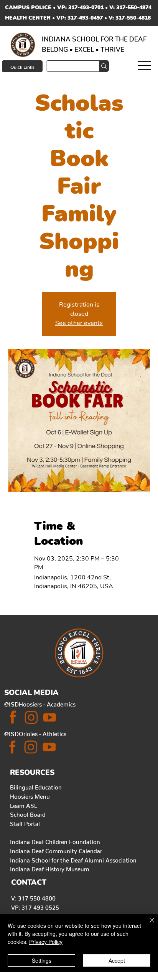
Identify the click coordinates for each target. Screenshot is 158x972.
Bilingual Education (36, 786)
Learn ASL (23, 804)
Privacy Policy (46, 941)
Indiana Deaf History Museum (49, 868)
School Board (28, 813)
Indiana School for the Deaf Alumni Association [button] (73, 859)
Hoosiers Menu (30, 795)
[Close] (147, 925)
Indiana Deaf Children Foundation (55, 841)
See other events (79, 323)
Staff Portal (25, 822)
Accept (117, 960)
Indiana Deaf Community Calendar (56, 850)
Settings (41, 960)
